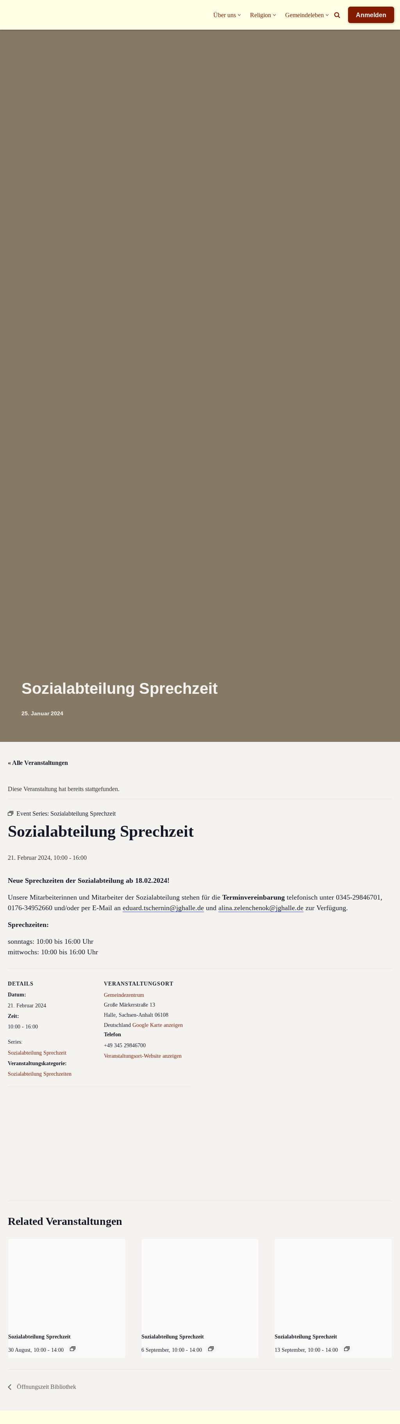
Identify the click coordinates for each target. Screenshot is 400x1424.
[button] (239, 15)
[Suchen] (337, 15)
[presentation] (66, 1283)
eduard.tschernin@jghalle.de (163, 908)
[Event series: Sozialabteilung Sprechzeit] (72, 1348)
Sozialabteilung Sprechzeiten (39, 1074)
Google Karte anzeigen (157, 1025)
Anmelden (371, 15)
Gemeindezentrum (124, 995)
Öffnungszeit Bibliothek (45, 1386)
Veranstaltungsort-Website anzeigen (143, 1056)
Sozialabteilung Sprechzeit (37, 1053)
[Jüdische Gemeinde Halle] (21, 15)
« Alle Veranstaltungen (38, 762)
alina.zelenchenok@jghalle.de (261, 908)
